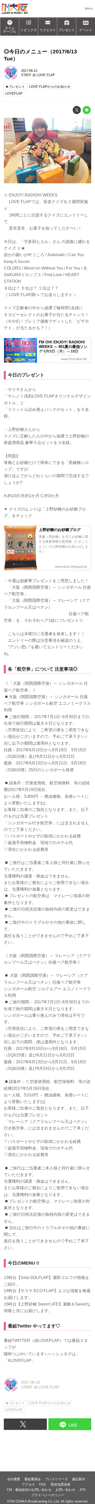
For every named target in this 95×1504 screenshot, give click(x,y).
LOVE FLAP (46, 75)
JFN (82, 1490)
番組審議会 (32, 1479)
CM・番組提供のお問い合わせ (29, 1490)
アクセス (28, 1484)
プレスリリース (56, 1479)
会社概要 (13, 1479)
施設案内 (78, 1479)
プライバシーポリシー (47, 1495)
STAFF (26, 75)
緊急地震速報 (60, 1484)
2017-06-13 (29, 71)
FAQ (43, 1484)
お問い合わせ (65, 1490)
